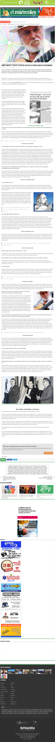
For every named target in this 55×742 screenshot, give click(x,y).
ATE (18, 711)
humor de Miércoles (28, 711)
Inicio (1, 24)
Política (12, 699)
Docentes (3, 713)
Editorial (2, 697)
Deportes (2, 695)
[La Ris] (11, 565)
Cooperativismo (4, 689)
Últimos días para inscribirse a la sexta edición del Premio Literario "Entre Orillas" (9, 496)
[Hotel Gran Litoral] (11, 630)
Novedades (13, 695)
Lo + (11, 707)
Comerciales (3, 687)
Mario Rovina (50, 709)
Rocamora (28, 709)
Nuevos (7, 707)
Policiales (12, 697)
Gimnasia (11, 709)
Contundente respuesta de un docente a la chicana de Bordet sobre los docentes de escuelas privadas (9, 478)
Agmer (19, 709)
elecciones (15, 713)
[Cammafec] (11, 545)
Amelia (2, 685)
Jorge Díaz (22, 711)
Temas (3, 707)
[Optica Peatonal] (11, 605)
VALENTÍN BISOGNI (29, 713)
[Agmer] (11, 616)
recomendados (9, 711)
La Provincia (13, 691)
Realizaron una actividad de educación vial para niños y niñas (22, 21)
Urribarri (41, 711)
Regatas (10, 713)
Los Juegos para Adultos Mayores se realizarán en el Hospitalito (27, 495)
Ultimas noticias (14, 701)
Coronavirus (24, 709)
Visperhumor (13, 703)
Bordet (34, 711)
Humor (12, 685)
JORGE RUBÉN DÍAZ (34, 709)
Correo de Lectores (4, 691)
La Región (12, 693)
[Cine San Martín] (11, 554)
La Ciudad (12, 689)
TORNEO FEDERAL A (21, 713)
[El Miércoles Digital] (27, 12)
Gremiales (12, 683)
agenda (45, 709)
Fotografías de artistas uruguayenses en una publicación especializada (45, 477)
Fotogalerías (3, 703)
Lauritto (51, 711)
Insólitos (12, 687)
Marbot (37, 711)
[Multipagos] (11, 587)
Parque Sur (15, 711)
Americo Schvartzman (5, 709)
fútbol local (39, 713)
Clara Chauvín (46, 711)
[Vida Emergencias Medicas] (11, 577)
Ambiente (2, 683)
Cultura (5, 24)
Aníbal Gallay (4, 711)
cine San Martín (45, 713)
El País (2, 699)
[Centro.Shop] (11, 596)
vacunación (41, 709)
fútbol (7, 713)
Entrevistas (3, 701)
